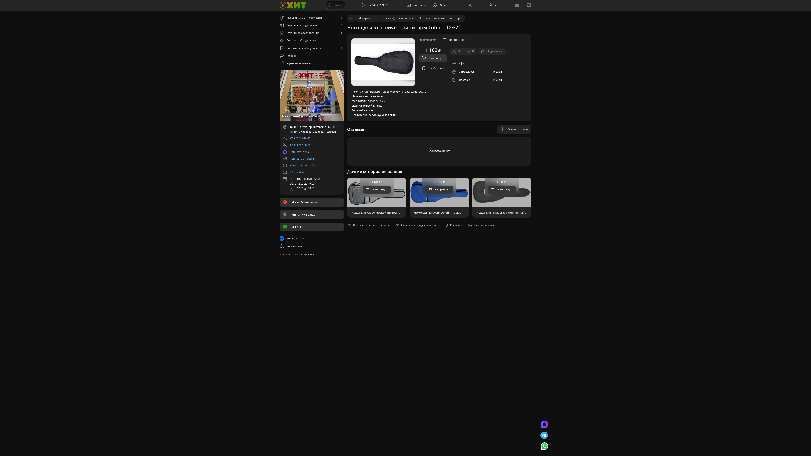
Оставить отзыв (517, 129)
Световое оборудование (302, 40)
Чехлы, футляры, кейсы (398, 18)
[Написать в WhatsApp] (544, 446)
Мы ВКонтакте (296, 238)
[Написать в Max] (544, 425)
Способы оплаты (484, 225)
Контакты (420, 5)
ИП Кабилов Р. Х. (307, 254)
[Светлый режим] (470, 5)
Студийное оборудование (303, 32)
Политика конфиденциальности (420, 225)
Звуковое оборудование (302, 25)
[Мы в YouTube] (517, 5)
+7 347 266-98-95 (300, 138)
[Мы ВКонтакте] (528, 5)
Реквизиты (456, 225)
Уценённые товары (299, 63)
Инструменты (368, 18)
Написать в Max (300, 151)
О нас (443, 5)
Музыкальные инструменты (305, 17)
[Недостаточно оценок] (428, 39)
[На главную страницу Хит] (293, 5)
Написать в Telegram (303, 158)
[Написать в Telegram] (544, 436)
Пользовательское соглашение (372, 225)
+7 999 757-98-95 (300, 145)
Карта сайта (294, 246)
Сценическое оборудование (304, 48)
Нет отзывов (457, 39)
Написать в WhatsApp (303, 165)
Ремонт (291, 55)
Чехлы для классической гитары (440, 18)
